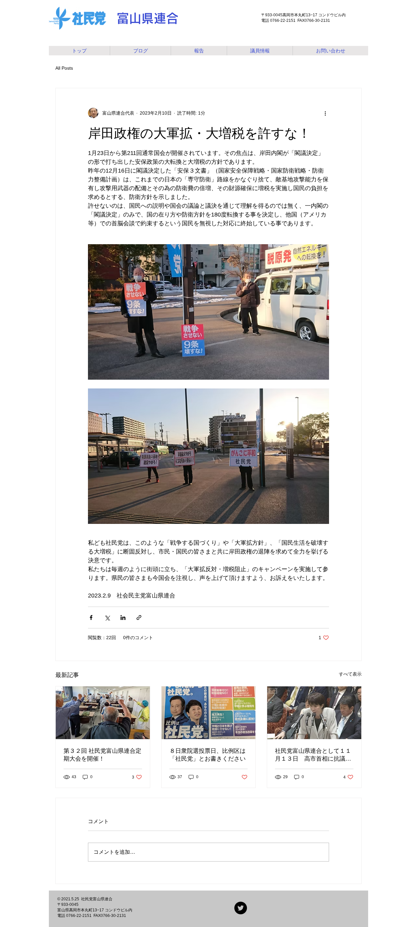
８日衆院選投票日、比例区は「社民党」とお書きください (207, 755)
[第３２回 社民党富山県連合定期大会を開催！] (103, 712)
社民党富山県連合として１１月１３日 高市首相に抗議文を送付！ (313, 755)
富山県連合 (148, 18)
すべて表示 (350, 674)
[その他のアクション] (325, 113)
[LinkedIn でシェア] (123, 617)
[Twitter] (240, 908)
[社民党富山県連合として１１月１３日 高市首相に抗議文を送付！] (314, 712)
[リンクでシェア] (139, 617)
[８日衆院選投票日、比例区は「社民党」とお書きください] (209, 712)
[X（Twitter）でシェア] (107, 617)
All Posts (64, 68)
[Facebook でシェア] (91, 617)
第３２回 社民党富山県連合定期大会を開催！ (102, 755)
